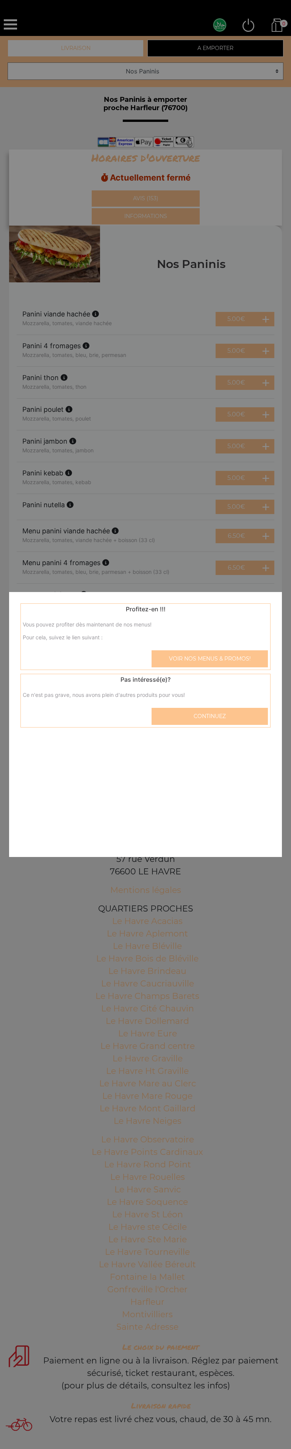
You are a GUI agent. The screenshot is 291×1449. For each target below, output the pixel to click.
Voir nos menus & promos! (210, 658)
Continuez (210, 716)
